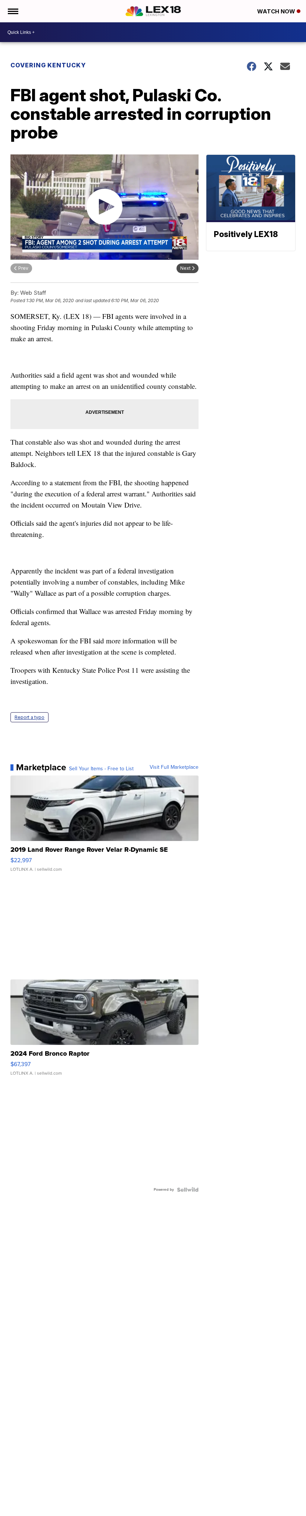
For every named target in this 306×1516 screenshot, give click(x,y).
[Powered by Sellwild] (188, 1189)
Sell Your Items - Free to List (101, 768)
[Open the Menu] (12, 11)
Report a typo (29, 717)
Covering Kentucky (48, 65)
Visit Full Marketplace (174, 767)
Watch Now (277, 11)
